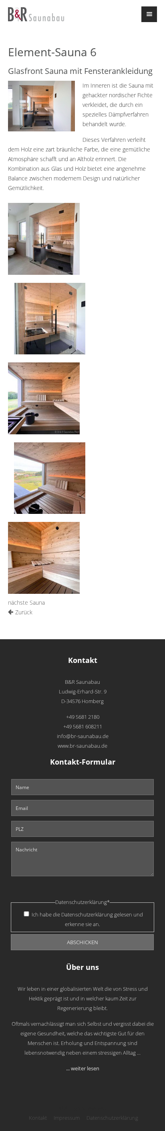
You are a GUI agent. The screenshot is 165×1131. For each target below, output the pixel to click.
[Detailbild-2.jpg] (50, 319)
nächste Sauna (26, 602)
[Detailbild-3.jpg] (44, 398)
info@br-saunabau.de (83, 736)
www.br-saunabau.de (82, 745)
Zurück (23, 612)
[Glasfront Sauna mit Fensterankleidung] (41, 106)
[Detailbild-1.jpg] (44, 239)
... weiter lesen (82, 1068)
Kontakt (38, 1118)
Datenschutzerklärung (87, 914)
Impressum (67, 1118)
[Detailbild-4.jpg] (50, 478)
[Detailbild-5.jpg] (44, 558)
